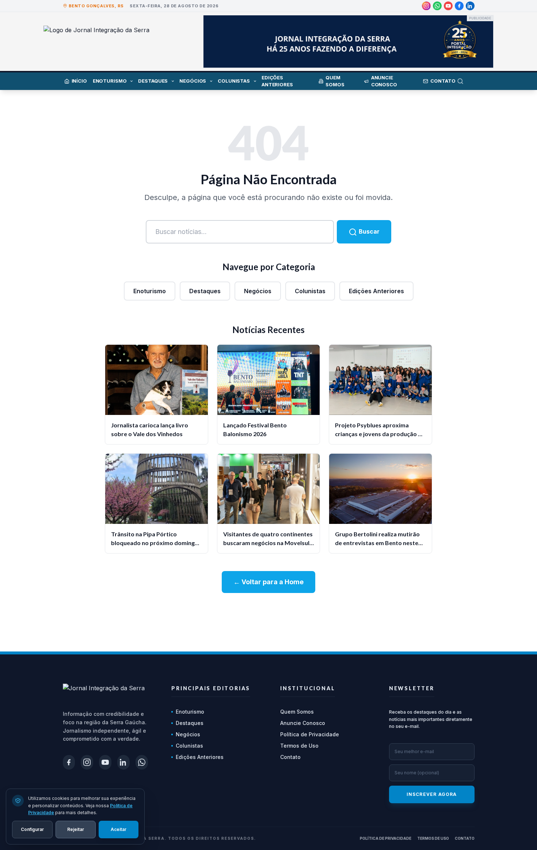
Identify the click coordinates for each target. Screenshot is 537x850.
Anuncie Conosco (302, 723)
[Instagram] (426, 5)
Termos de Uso (299, 746)
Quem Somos (297, 712)
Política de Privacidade (309, 734)
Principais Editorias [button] (210, 688)
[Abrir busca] (466, 81)
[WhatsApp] (437, 5)
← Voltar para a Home (268, 582)
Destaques (205, 291)
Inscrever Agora (432, 794)
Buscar (368, 231)
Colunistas (310, 291)
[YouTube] (448, 5)
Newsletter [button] (411, 688)
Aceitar (118, 829)
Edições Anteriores (376, 291)
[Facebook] (459, 5)
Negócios (257, 291)
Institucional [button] (307, 688)
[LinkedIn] (470, 5)
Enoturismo (149, 291)
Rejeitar (75, 829)
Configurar (32, 829)
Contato (290, 757)
